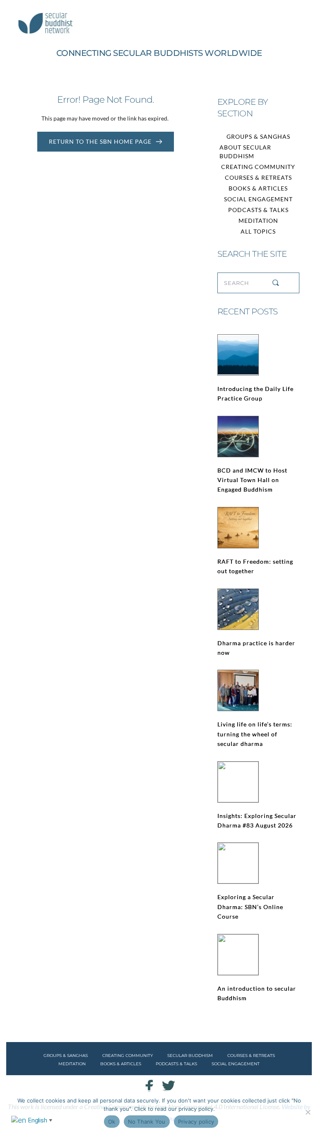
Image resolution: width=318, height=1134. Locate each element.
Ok (112, 1121)
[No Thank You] (308, 1112)
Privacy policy (196, 1121)
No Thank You (147, 1121)
